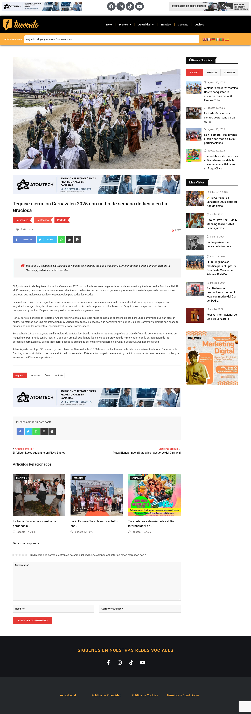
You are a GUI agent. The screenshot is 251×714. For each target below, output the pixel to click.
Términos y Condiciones (183, 695)
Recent (194, 72)
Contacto (183, 24)
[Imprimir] (77, 239)
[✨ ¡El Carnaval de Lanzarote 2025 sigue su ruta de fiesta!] (195, 198)
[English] (205, 39)
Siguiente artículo (169, 448)
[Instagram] (120, 6)
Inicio (109, 24)
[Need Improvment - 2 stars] (16, 555)
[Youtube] (139, 6)
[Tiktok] (130, 6)
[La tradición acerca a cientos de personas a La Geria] (193, 113)
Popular (212, 72)
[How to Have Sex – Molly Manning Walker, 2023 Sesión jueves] (195, 220)
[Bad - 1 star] (13, 555)
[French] (209, 39)
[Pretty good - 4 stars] (23, 555)
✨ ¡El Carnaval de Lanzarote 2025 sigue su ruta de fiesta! (222, 202)
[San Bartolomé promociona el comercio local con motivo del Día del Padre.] (195, 289)
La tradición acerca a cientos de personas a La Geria (219, 117)
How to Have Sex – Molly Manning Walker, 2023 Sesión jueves (222, 224)
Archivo (199, 24)
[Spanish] (227, 39)
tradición (58, 375)
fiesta (47, 375)
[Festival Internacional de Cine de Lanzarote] (195, 315)
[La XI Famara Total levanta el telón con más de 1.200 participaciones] (193, 134)
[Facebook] (111, 6)
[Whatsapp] (61, 239)
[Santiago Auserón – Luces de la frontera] (195, 242)
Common (229, 72)
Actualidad (144, 24)
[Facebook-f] (108, 662)
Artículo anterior (24, 448)
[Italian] (218, 39)
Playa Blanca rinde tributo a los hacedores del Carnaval (147, 452)
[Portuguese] (222, 39)
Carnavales (22, 220)
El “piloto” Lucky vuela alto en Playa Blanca (39, 452)
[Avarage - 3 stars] (19, 555)
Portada (61, 220)
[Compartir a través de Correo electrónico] (69, 239)
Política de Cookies (145, 695)
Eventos (123, 24)
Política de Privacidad (106, 695)
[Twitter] (28, 431)
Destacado (43, 220)
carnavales (35, 375)
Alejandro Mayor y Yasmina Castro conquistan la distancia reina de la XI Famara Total (71, 39)
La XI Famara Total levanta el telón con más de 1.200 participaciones (220, 139)
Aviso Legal (68, 695)
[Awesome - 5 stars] (26, 555)
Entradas (166, 24)
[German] (213, 39)
